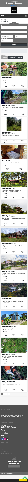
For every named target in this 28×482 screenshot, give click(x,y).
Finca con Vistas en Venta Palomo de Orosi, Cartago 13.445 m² (12, 357)
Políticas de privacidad (7, 453)
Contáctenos (5, 451)
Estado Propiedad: (19, 34)
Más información (7, 480)
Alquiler (3, 449)
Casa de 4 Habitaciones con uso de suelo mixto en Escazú (14, 274)
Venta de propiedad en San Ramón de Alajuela (13, 107)
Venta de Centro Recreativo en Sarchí (11, 384)
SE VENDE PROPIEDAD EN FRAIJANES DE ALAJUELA (12, 80)
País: (2, 25)
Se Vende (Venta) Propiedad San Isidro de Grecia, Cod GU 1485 (14, 246)
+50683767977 (10, 3)
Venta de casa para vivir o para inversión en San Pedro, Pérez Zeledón (13, 329)
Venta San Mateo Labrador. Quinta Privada (12, 163)
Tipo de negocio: (4, 38)
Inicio (2, 19)
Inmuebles (6, 19)
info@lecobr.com (5, 437)
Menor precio (12, 57)
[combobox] (14, 27)
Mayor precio (19, 57)
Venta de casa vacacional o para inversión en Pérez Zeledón (12, 302)
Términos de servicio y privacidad (7, 473)
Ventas (3, 447)
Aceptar (23, 480)
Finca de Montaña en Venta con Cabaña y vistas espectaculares (13, 219)
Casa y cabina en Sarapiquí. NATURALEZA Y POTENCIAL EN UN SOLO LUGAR (12, 191)
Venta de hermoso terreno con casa (10, 135)
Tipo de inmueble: (5, 34)
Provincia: (3, 29)
